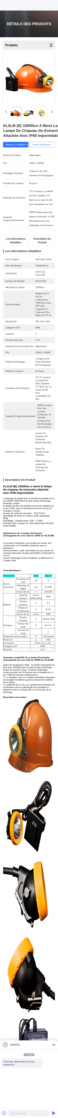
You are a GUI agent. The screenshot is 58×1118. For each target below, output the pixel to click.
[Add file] (4, 1113)
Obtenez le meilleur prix (18, 144)
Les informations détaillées (16, 240)
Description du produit (42, 240)
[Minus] (54, 1045)
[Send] (53, 1113)
